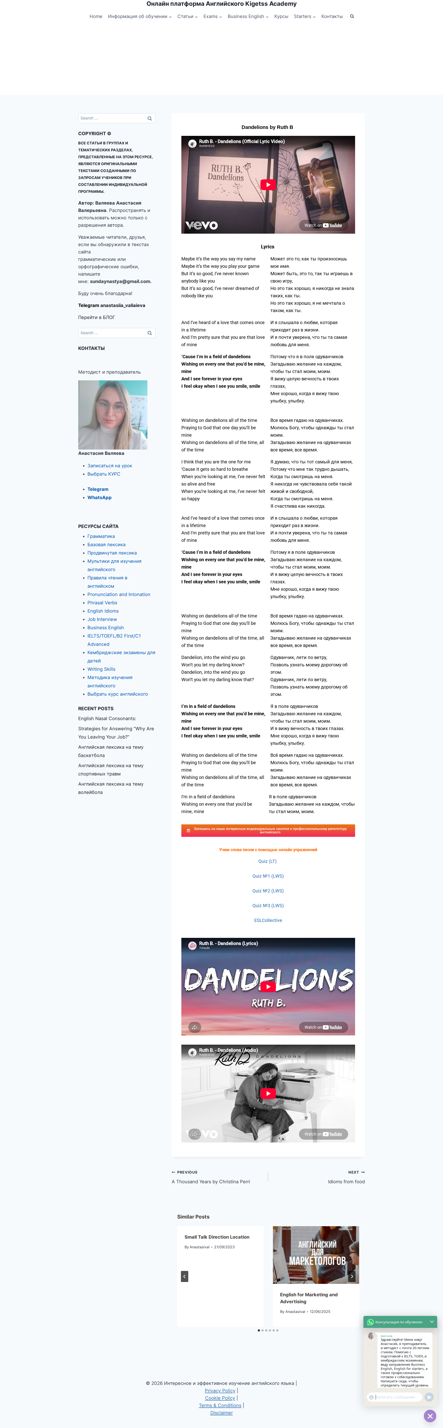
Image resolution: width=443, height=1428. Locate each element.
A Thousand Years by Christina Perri (211, 1177)
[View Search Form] (352, 16)
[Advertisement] (221, 60)
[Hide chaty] (430, 1416)
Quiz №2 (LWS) (268, 891)
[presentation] (316, 1255)
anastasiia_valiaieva (122, 305)
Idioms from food (346, 1177)
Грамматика (101, 536)
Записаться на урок (109, 465)
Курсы (281, 16)
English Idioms (103, 611)
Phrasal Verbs (102, 602)
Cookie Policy (220, 1398)
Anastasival (200, 1247)
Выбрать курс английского (117, 694)
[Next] (352, 1276)
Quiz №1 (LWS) (268, 876)
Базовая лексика (106, 544)
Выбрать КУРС (103, 474)
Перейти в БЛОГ (96, 317)
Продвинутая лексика (112, 553)
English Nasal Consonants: (107, 718)
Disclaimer (221, 1413)
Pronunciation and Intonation (118, 594)
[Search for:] (117, 118)
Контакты (332, 16)
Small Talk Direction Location (217, 1237)
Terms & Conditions (220, 1405)
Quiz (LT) (268, 861)
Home (96, 16)
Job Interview (102, 619)
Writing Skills (101, 669)
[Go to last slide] (184, 1276)
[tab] (259, 1330)
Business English (105, 627)
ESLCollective (268, 920)
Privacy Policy (220, 1390)
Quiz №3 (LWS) (268, 905)
